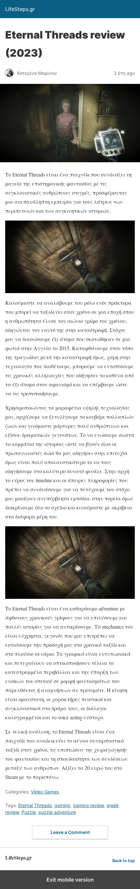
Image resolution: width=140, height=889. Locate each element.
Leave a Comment (70, 832)
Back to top (123, 860)
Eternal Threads (35, 805)
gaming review (88, 805)
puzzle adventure (57, 812)
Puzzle (28, 812)
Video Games (45, 791)
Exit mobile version (70, 879)
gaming (62, 805)
